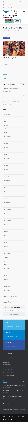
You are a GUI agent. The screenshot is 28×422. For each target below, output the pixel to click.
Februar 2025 (7, 154)
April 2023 (6, 198)
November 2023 (7, 187)
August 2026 (7, 114)
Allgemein (5, 64)
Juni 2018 (6, 261)
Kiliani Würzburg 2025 (9, 58)
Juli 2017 (6, 275)
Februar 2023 (7, 202)
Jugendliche (8, 332)
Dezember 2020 (7, 228)
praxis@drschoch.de (9, 4)
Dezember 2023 (7, 184)
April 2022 (6, 217)
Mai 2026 (6, 125)
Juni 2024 (6, 169)
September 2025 (7, 140)
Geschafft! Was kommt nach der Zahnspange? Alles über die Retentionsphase (14, 390)
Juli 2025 (6, 143)
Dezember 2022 (7, 209)
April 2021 (6, 224)
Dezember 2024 (7, 158)
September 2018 (7, 257)
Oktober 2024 (7, 162)
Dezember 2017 (7, 268)
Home (4, 30)
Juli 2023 (6, 191)
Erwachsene (8, 342)
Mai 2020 (6, 231)
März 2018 (6, 264)
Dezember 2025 (7, 136)
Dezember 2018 (7, 253)
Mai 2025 (6, 151)
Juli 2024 (6, 165)
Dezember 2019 (7, 239)
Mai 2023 (6, 195)
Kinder (6, 322)
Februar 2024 (7, 180)
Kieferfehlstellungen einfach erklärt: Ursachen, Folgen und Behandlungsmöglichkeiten (14, 385)
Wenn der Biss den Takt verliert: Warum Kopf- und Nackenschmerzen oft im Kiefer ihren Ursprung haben (14, 396)
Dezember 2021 (7, 220)
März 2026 (6, 129)
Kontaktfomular (15, 314)
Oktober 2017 (7, 272)
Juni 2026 (6, 121)
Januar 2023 (7, 206)
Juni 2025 (6, 147)
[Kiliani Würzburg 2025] (14, 48)
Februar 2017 (7, 286)
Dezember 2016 (7, 290)
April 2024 (6, 176)
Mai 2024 (6, 173)
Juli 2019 (6, 242)
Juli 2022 (6, 213)
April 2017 (6, 283)
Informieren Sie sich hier (11, 326)
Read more (5, 61)
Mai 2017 (6, 279)
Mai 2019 (6, 246)
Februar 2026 (7, 132)
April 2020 (6, 235)
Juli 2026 (6, 118)
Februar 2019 (7, 250)
